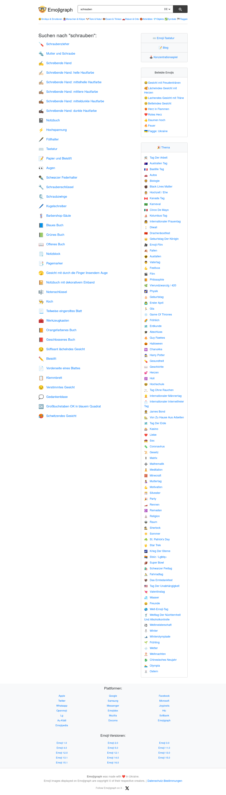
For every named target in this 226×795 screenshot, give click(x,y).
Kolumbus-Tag (155, 215)
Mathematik (154, 464)
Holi (149, 378)
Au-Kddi (61, 720)
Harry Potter (154, 355)
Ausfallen (152, 256)
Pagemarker (50, 263)
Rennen (151, 504)
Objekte (158, 18)
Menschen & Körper (74, 18)
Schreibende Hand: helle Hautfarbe (66, 72)
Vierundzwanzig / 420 (160, 285)
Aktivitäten (146, 18)
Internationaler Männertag (163, 396)
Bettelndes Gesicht (157, 103)
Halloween (153, 343)
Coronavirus (154, 446)
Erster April (153, 303)
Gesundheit (154, 361)
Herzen (151, 372)
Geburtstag (154, 297)
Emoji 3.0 (164, 743)
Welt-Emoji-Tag (156, 609)
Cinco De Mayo (156, 210)
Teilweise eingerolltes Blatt (60, 311)
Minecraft (152, 475)
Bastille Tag (154, 169)
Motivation (153, 487)
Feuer (149, 125)
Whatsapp (61, 705)
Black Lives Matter (158, 186)
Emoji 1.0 (62, 743)
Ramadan (153, 510)
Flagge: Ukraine (156, 131)
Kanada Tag (154, 198)
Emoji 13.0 (164, 752)
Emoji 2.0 (113, 743)
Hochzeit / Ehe (156, 192)
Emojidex (113, 710)
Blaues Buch (50, 225)
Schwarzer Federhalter (57, 177)
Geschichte (154, 367)
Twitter (61, 700)
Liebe (150, 434)
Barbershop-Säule (54, 215)
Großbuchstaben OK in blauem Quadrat (69, 406)
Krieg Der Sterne (157, 551)
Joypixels (164, 705)
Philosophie (154, 279)
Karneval (152, 204)
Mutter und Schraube (56, 53)
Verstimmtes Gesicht (56, 387)
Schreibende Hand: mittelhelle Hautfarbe (69, 82)
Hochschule (154, 384)
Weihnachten (155, 654)
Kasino (151, 429)
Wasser (151, 597)
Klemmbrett (50, 377)
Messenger (113, 705)
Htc (164, 710)
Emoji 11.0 (164, 747)
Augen (46, 167)
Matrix (150, 458)
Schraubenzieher (53, 44)
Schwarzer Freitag (158, 568)
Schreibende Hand (54, 63)
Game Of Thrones (158, 314)
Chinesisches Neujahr (160, 660)
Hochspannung (52, 129)
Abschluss (153, 332)
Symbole (170, 18)
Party (150, 498)
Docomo (113, 720)
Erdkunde (153, 326)
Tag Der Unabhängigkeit (161, 586)
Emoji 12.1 (113, 752)
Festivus (152, 268)
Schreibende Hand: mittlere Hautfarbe (68, 91)
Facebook (164, 695)
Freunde (152, 603)
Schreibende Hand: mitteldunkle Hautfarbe (71, 101)
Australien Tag (155, 163)
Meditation (153, 469)
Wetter (151, 648)
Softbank (164, 715)
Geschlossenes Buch (56, 339)
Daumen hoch (154, 120)
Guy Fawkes (154, 337)
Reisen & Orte (130, 18)
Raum (150, 522)
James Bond (154, 411)
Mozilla (113, 715)
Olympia (152, 665)
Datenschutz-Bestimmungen (164, 781)
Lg (61, 715)
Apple (62, 695)
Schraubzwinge (52, 196)
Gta (149, 308)
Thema (164, 147)
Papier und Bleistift (55, 158)
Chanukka (153, 349)
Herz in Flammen (156, 109)
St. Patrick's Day (157, 539)
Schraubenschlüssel (55, 187)
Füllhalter (48, 139)
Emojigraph (60, 9)
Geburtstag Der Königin (161, 239)
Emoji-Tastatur (164, 38)
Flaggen (182, 18)
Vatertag (152, 262)
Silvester (152, 493)
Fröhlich (151, 320)
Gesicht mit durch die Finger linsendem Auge (73, 272)
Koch (45, 301)
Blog (164, 47)
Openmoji (61, 710)
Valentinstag (154, 591)
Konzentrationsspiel (164, 57)
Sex (149, 440)
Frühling (152, 642)
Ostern (151, 671)
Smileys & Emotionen (50, 18)
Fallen (150, 250)
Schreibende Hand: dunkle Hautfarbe (67, 110)
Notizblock (49, 253)
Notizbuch (49, 120)
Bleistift (47, 358)
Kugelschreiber (52, 206)
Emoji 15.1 (62, 762)
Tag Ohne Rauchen (159, 390)
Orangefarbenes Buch (57, 330)
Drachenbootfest (157, 233)
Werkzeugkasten (53, 320)
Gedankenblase (53, 396)
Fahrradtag (153, 574)
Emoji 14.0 (113, 757)
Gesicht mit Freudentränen (162, 82)
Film (149, 273)
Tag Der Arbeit (155, 157)
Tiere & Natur (94, 18)
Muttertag (153, 481)
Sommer (152, 533)
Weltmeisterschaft (158, 625)
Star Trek (152, 545)
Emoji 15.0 (164, 757)
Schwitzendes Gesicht (57, 415)
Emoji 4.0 (62, 747)
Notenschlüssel (52, 291)
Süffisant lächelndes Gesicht (61, 349)
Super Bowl (154, 562)
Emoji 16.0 (113, 762)
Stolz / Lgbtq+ (155, 557)
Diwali (150, 227)
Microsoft (164, 700)
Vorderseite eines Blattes (59, 368)
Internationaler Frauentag (162, 221)
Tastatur (47, 148)
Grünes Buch (51, 234)
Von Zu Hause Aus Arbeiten (164, 417)
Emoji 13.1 (62, 757)
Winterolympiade (157, 636)
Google (113, 695)
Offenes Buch (51, 244)
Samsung (113, 700)
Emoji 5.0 (113, 747)
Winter (151, 630)
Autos (150, 175)
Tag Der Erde (155, 423)
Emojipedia (62, 725)
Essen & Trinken (112, 18)
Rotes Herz (153, 114)
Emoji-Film (153, 244)
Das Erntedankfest (158, 580)
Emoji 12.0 (62, 752)
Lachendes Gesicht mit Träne (164, 98)
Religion (152, 516)
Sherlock (152, 528)
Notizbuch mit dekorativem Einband (66, 282)
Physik (151, 291)
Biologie (152, 181)
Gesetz (151, 452)
